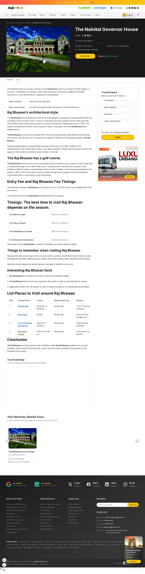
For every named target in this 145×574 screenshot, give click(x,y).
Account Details (36, 542)
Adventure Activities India (15, 510)
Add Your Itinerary (46, 529)
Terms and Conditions (121, 132)
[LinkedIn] (132, 8)
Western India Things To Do (16, 507)
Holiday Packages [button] (18, 15)
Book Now (129, 177)
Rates (73, 15)
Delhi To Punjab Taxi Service (50, 504)
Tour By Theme (45, 520)
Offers (42, 15)
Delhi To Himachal (12, 544)
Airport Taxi (97, 542)
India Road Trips (46, 513)
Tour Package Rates (47, 507)
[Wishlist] (66, 31)
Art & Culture (11, 526)
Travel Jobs (115, 544)
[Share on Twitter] (82, 35)
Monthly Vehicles (87, 544)
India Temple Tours (13, 517)
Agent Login (86, 542)
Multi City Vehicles (46, 526)
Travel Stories (74, 544)
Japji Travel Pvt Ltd (40, 561)
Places (63, 15)
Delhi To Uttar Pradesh (29, 544)
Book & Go (85, 56)
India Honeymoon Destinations (17, 529)
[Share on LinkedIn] (88, 35)
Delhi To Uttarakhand (47, 544)
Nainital (27, 23)
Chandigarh (47, 547)
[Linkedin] (107, 484)
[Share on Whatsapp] (91, 35)
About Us (71, 517)
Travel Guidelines (60, 547)
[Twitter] (127, 8)
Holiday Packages (74, 507)
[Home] (7, 15)
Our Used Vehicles (59, 542)
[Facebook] (129, 8)
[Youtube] (135, 8)
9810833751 (109, 524)
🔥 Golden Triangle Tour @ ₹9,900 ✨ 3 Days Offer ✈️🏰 (63, 2)
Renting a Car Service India (16, 504)
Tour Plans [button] (32, 15)
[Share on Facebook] (85, 35)
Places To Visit (73, 513)
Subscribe (133, 505)
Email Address (110, 107)
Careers (47, 542)
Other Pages (72, 523)
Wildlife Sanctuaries (13, 523)
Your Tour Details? (112, 121)
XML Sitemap (44, 564)
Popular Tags (62, 544)
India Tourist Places (16, 23)
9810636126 (108, 520)
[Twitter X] (70, 484)
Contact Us (72, 520)
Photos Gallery (73, 547)
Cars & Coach (85, 15)
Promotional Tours (101, 544)
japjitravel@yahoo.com (112, 527)
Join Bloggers (33, 564)
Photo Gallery (45, 510)
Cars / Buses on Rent (75, 510)
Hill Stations (10, 513)
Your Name (108, 100)
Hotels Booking (73, 504)
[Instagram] (125, 484)
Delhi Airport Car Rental (32, 547)
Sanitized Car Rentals (14, 547)
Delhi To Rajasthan (118, 542)
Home (8, 564)
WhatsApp (113, 56)
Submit (118, 137)
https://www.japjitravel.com (115, 517)
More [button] (97, 15)
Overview (10, 80)
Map (18, 80)
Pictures (53, 15)
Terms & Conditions (19, 564)
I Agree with (116, 132)
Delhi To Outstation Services (50, 517)
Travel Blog (44, 523)
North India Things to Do (15, 520)
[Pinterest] (138, 8)
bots (72, 285)
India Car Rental (74, 542)
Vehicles (106, 542)
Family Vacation (11, 532)
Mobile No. (108, 114)
